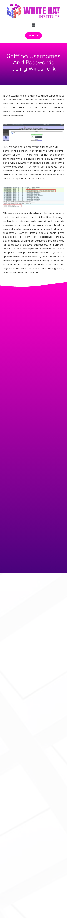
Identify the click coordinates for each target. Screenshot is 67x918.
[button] (33, 25)
